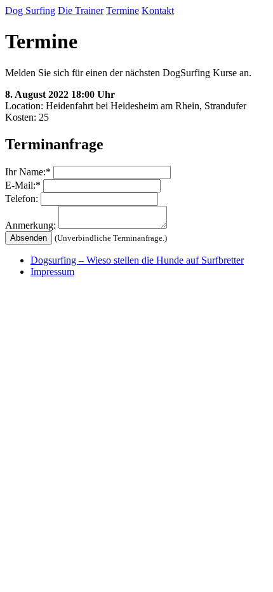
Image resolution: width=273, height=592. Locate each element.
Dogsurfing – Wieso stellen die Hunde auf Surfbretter (137, 260)
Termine (122, 10)
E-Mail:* (23, 185)
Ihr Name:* (28, 171)
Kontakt (158, 10)
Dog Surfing (30, 10)
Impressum (52, 271)
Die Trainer (80, 10)
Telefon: (21, 198)
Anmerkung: (30, 225)
